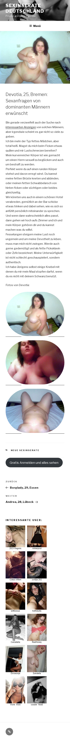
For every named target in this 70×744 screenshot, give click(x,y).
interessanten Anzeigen (21, 127)
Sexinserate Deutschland (25, 8)
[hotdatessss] (27, 705)
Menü (37, 26)
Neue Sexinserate (25, 450)
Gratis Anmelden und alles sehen (34, 463)
